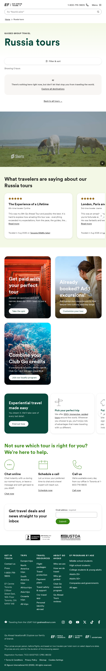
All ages (73, 587)
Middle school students (80, 560)
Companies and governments (84, 583)
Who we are (59, 563)
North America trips (25, 568)
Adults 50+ (74, 578)
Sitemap (42, 660)
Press (7, 568)
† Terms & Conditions (13, 660)
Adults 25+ (74, 574)
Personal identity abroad (41, 606)
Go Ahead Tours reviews (58, 598)
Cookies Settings (56, 660)
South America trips (25, 580)
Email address (66, 510)
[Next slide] (101, 216)
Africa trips (26, 587)
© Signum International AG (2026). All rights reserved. (28, 665)
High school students (79, 565)
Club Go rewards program (57, 587)
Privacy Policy (31, 660)
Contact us (9, 563)
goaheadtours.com (46, 622)
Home (7, 19)
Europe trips (27, 560)
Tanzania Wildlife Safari (40, 233)
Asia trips (25, 591)
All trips (24, 604)
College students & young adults (85, 569)
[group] (38, 216)
